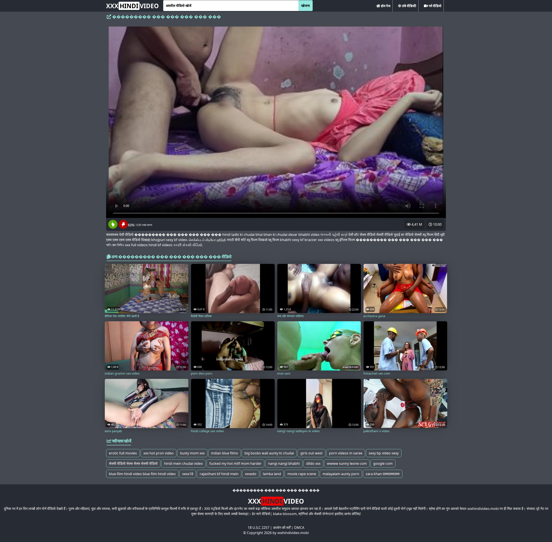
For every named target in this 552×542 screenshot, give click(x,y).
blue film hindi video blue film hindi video (142, 473)
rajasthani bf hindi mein (219, 473)
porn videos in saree (345, 453)
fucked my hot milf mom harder (235, 463)
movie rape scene (301, 473)
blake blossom (285, 513)
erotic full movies (123, 453)
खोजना (305, 5)
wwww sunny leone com (347, 463)
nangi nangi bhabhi (284, 463)
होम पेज (385, 5)
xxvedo (250, 473)
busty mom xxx (192, 453)
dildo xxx (313, 463)
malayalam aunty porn (341, 473)
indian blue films (224, 453)
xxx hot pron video (158, 453)
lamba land (272, 473)
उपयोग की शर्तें (281, 527)
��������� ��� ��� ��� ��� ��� (276, 490)
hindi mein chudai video (183, 463)
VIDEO (132, 6)
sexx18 (187, 473)
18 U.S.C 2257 (258, 527)
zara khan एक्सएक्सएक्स (383, 473)
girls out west (311, 453)
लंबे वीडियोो (408, 5)
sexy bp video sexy (384, 453)
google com (383, 463)
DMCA (299, 527)
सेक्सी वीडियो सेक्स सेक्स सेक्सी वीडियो (133, 463)
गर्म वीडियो (434, 5)
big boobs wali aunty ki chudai (269, 453)
